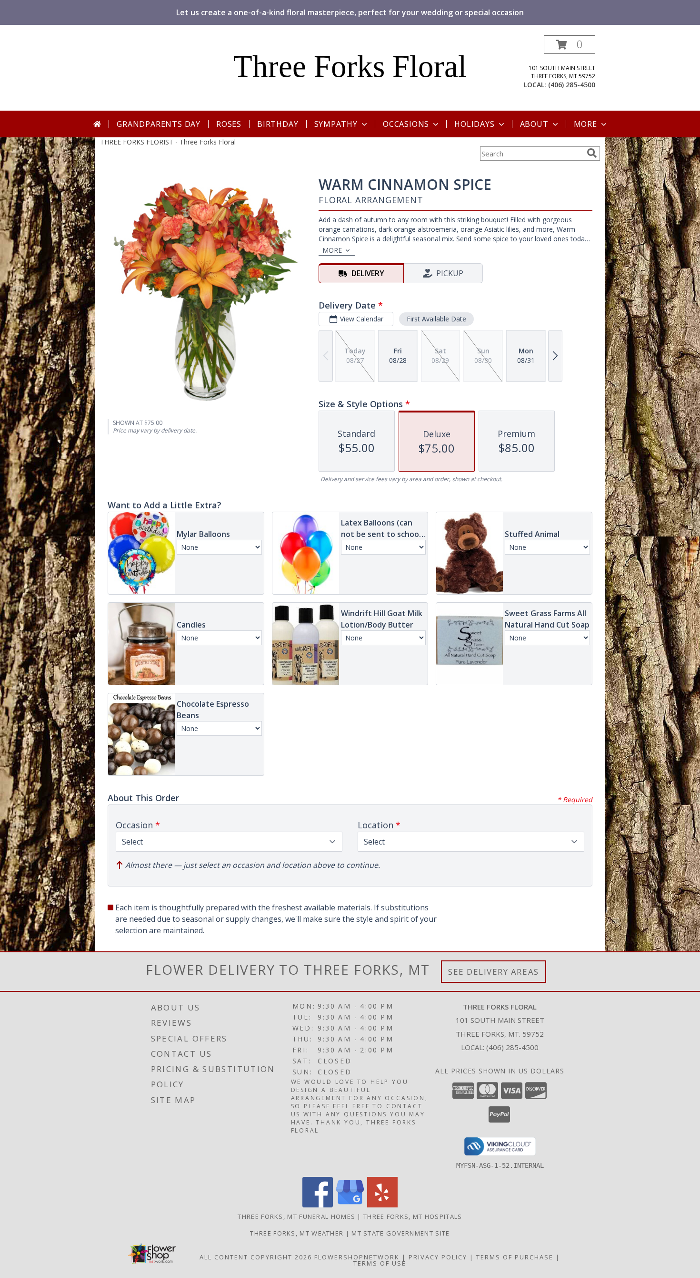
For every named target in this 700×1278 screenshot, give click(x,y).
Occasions (406, 124)
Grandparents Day (158, 124)
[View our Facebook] (317, 1204)
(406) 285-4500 (571, 84)
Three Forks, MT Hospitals (412, 1216)
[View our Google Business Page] (350, 1204)
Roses (228, 124)
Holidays (474, 124)
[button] (569, 44)
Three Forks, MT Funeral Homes (296, 1216)
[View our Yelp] (382, 1204)
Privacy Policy (438, 1257)
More (585, 124)
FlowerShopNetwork (357, 1257)
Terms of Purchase (514, 1257)
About (534, 124)
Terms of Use (379, 1263)
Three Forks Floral (350, 66)
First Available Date (436, 318)
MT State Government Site (400, 1233)
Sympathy (336, 124)
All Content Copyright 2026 (256, 1257)
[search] (592, 153)
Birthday (277, 124)
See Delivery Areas (493, 971)
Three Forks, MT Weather (296, 1233)
